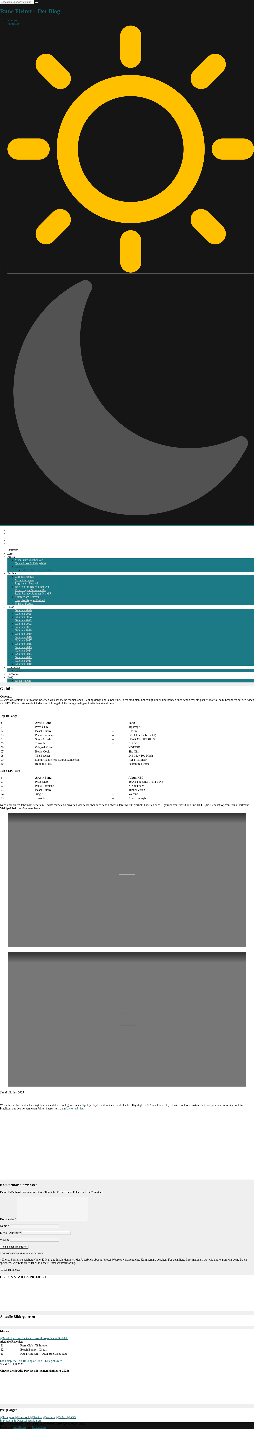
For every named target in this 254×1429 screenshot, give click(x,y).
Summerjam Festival (27, 596)
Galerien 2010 (23, 664)
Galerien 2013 (23, 653)
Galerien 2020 (23, 630)
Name (4, 1225)
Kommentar (8, 1219)
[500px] (61, 1417)
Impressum (13, 23)
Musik (11, 556)
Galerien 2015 (23, 647)
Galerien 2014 (23, 650)
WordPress (19, 1427)
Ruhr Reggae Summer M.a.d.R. (33, 593)
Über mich (13, 667)
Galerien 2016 (23, 643)
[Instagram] (7, 1417)
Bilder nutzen (23, 680)
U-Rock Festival (24, 603)
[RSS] (71, 1417)
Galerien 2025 (23, 613)
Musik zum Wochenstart (29, 560)
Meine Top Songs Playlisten (38, 570)
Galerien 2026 (23, 610)
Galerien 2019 (23, 633)
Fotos (10, 606)
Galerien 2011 (23, 660)
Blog (10, 553)
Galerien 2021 (23, 627)
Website (4, 1239)
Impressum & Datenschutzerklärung (21, 1420)
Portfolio (12, 674)
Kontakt (12, 20)
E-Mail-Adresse (10, 1232)
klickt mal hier (74, 1108)
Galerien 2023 (23, 620)
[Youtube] (49, 1417)
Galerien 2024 (23, 617)
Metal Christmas (24, 580)
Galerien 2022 (23, 623)
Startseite (12, 549)
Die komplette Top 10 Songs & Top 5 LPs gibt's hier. (31, 1360)
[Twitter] (36, 1417)
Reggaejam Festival (26, 583)
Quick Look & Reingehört (30, 563)
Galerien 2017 (23, 640)
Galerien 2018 (23, 637)
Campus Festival (24, 576)
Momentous (39, 1427)
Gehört (19, 566)
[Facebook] (22, 1417)
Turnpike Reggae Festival (30, 600)
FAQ (10, 677)
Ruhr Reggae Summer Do (30, 590)
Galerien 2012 (23, 657)
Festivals (12, 573)
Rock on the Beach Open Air (32, 586)
